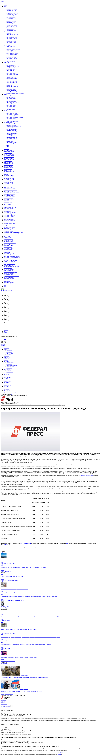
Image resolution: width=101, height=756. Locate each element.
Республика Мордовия (12, 74)
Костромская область (12, 18)
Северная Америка (10, 661)
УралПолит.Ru (12, 464)
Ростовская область (11, 41)
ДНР (8, 146)
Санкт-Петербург (11, 61)
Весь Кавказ (10, 111)
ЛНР (8, 145)
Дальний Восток (8, 122)
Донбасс (6, 139)
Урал (5, 83)
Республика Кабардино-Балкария (15, 115)
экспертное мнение (5, 606)
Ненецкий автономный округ (14, 51)
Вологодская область (12, 50)
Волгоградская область (12, 35)
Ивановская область (12, 15)
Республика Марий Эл (12, 73)
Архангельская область (12, 47)
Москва (5, 5)
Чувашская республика (12, 82)
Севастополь (10, 43)
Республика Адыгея (12, 38)
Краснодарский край (12, 37)
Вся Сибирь (9, 95)
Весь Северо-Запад (11, 46)
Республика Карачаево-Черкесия (15, 117)
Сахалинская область (12, 133)
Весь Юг (9, 33)
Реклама (6, 330)
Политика (6, 348)
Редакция (3, 702)
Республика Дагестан (12, 113)
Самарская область (11, 77)
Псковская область (11, 57)
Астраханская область (12, 34)
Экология (6, 360)
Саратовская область (12, 78)
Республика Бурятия (12, 138)
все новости (4, 663)
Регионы (3, 1)
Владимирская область (12, 13)
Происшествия (7, 357)
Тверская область (11, 27)
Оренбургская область (12, 67)
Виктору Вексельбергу (87, 475)
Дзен (67, 543)
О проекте (3, 700)
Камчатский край (11, 127)
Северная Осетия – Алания (13, 119)
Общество (6, 356)
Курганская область (11, 89)
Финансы (9, 354)
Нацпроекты (7, 358)
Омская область (10, 103)
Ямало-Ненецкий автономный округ (16, 93)
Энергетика (9, 352)
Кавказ (5, 110)
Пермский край (10, 70)
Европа (8, 620)
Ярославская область (12, 30)
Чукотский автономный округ (14, 135)
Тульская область (11, 29)
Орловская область (11, 22)
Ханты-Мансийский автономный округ (17, 91)
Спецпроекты (7, 369)
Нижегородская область (13, 66)
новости (3, 344)
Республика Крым (11, 42)
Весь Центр (9, 7)
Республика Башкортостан (13, 71)
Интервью (9, 368)
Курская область (11, 19)
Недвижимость (10, 353)
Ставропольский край (12, 121)
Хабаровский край (11, 134)
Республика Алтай (11, 105)
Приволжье (6, 62)
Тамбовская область (12, 26)
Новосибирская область (12, 102)
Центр (5, 6)
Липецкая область (11, 21)
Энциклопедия (10, 362)
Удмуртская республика (12, 79)
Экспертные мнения (12, 365)
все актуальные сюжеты (7, 694)
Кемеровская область (12, 99)
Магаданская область (12, 129)
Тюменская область (11, 90)
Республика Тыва (11, 106)
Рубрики (3, 345)
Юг (4, 31)
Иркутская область (11, 98)
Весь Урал (9, 85)
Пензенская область (11, 69)
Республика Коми (11, 59)
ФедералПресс (5, 544)
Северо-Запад (7, 45)
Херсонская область (12, 143)
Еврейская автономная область (14, 126)
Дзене (18, 547)
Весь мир (6, 3)
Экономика (9, 350)
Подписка (9, 370)
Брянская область (11, 11)
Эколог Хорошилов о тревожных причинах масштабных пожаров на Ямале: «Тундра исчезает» (25, 611)
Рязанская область (11, 23)
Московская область (12, 9)
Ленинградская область (12, 53)
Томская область (11, 109)
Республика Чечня (11, 118)
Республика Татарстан (12, 75)
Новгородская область (12, 55)
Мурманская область (12, 54)
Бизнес (5, 349)
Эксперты (6, 361)
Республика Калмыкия (12, 39)
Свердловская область (12, 86)
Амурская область (11, 125)
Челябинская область (12, 87)
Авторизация (4, 704)
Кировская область (11, 65)
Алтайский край (11, 97)
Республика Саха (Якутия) (13, 131)
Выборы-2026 (24, 689)
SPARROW (60, 752)
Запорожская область (12, 142)
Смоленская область (12, 25)
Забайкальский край (12, 137)
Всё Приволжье (10, 63)
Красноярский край (11, 101)
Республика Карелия (12, 58)
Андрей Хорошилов (6, 608)
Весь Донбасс (10, 141)
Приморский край (11, 130)
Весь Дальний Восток (12, 123)
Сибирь (5, 94)
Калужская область (11, 17)
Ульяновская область (12, 81)
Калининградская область (13, 49)
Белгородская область (12, 10)
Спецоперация (24, 675)
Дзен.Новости (27, 543)
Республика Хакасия (12, 107)
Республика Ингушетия (12, 114)
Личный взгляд (10, 366)
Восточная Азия (10, 571)
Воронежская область (12, 14)
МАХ (21, 543)
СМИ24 (59, 754)
